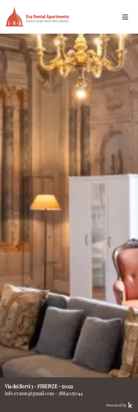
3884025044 (70, 393)
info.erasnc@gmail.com (29, 393)
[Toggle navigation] (125, 17)
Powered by (117, 405)
